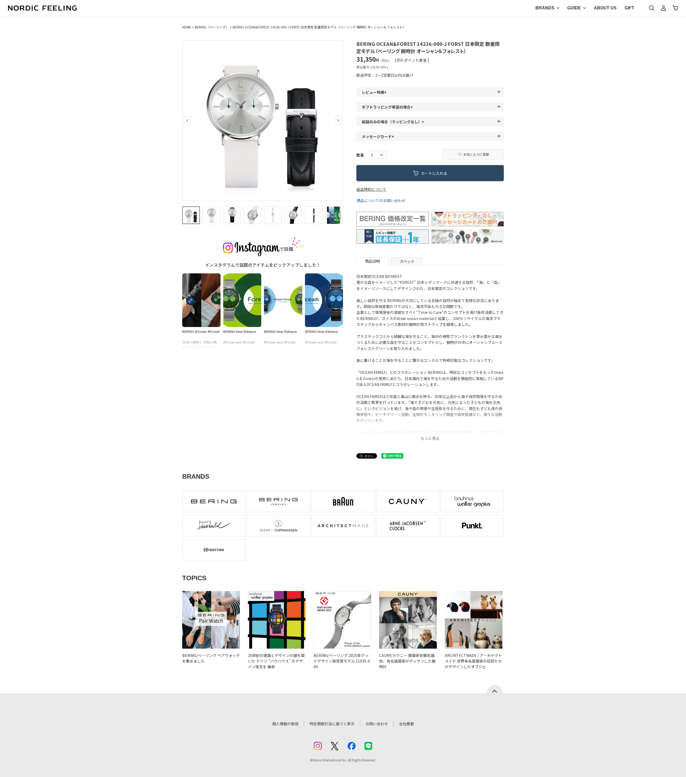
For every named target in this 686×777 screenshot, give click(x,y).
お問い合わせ (377, 723)
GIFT (629, 8)
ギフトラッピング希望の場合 (388, 107)
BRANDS (544, 8)
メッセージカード (379, 136)
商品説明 (372, 261)
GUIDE (574, 8)
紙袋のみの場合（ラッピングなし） (394, 121)
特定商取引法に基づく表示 (332, 723)
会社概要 (406, 723)
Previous (187, 120)
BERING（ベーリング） (212, 27)
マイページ (663, 8)
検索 (651, 8)
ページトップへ (495, 689)
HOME (186, 27)
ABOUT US (605, 8)
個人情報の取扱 (285, 723)
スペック (407, 261)
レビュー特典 (375, 92)
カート (675, 8)
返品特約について (371, 189)
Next (338, 120)
